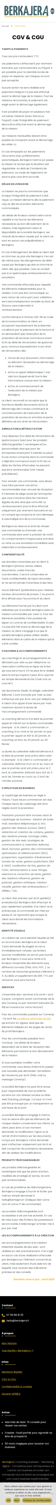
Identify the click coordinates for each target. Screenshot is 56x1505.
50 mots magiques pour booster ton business (27, 1445)
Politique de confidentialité (37, 1500)
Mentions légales (12, 1372)
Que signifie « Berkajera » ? (17, 1350)
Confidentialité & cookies (17, 1386)
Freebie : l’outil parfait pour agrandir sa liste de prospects (28, 1434)
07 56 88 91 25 (14, 1315)
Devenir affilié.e (11, 1394)
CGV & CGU (9, 1379)
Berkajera (8, 1462)
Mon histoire (9, 1343)
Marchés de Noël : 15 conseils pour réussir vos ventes (25, 1423)
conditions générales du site (34, 1018)
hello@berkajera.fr (17, 1320)
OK (8, 1500)
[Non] (52, 1493)
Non (17, 1500)
